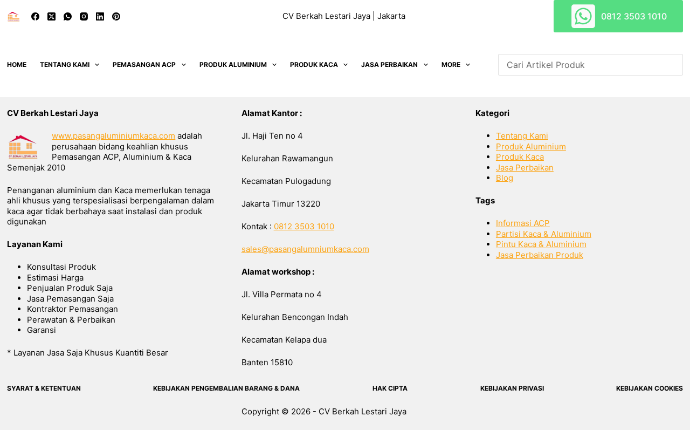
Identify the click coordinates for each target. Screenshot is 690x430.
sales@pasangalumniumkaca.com (305, 249)
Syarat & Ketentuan (44, 388)
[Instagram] (84, 16)
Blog (504, 178)
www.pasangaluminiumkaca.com (113, 136)
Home (16, 64)
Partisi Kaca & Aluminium (543, 234)
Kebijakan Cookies (649, 388)
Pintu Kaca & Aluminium (541, 244)
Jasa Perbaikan (389, 64)
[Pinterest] (116, 16)
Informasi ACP (523, 223)
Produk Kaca (314, 64)
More (450, 64)
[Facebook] (35, 16)
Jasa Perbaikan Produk (539, 255)
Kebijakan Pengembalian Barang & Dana (226, 388)
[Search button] (672, 65)
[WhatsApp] (68, 16)
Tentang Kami (64, 64)
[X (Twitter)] (51, 16)
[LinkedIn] (100, 16)
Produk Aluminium (233, 64)
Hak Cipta (390, 388)
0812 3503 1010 (634, 16)
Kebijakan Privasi (512, 388)
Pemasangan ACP (144, 64)
